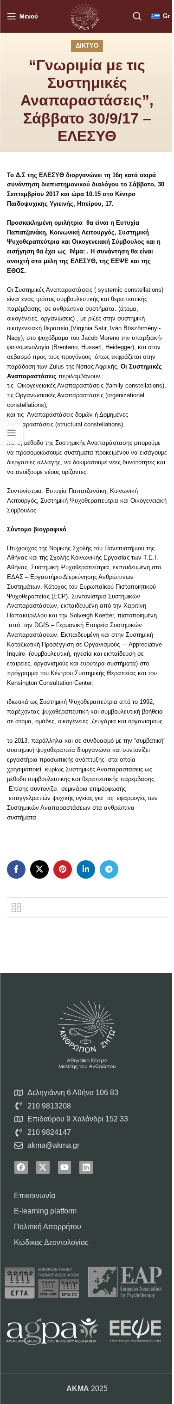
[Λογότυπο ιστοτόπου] (84, 15)
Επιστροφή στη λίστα (16, 907)
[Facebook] (21, 1167)
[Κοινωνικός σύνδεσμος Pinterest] (62, 869)
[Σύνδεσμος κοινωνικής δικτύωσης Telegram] (109, 869)
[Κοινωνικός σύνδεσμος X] (39, 869)
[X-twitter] (43, 1167)
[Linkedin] (86, 1167)
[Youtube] (64, 1167)
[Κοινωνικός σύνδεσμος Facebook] (16, 869)
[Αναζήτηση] (137, 16)
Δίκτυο (87, 45)
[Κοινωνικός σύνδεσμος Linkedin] (86, 869)
